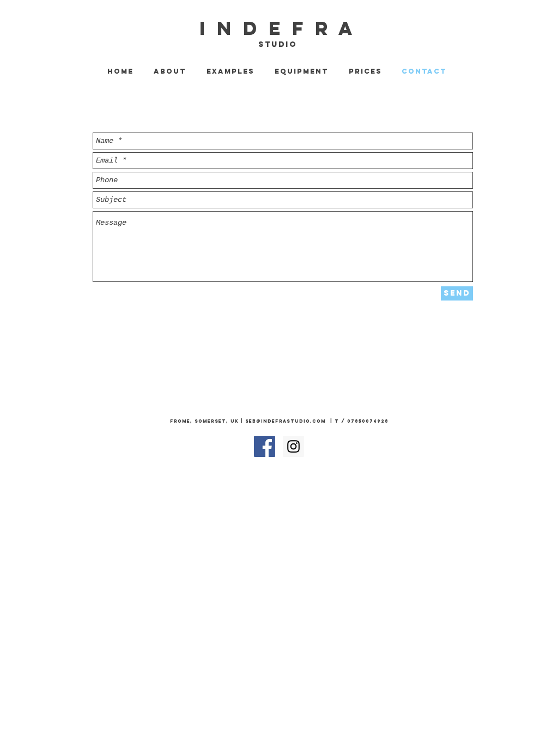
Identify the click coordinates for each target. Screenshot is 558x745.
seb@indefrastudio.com (285, 421)
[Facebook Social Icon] (264, 446)
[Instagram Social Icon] (293, 446)
